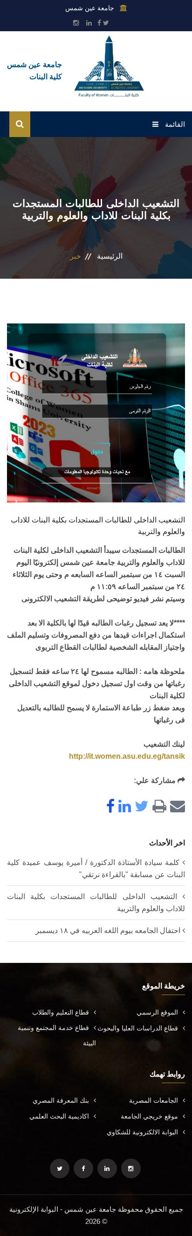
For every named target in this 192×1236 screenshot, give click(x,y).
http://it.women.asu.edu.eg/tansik (127, 756)
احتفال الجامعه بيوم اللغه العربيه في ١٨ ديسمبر (107, 930)
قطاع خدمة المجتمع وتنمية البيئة (57, 1035)
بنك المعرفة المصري (61, 1100)
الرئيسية (110, 256)
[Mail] (175, 807)
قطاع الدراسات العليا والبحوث (137, 1028)
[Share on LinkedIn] (123, 807)
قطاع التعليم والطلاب (60, 1012)
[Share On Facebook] (109, 807)
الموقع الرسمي (157, 1012)
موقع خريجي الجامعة (149, 1116)
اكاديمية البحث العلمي (59, 1116)
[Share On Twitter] (140, 807)
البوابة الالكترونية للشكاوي (142, 1132)
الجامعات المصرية (153, 1100)
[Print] (157, 807)
